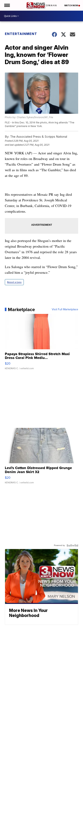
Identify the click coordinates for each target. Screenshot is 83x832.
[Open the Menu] (6, 5)
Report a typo (14, 282)
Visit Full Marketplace (65, 309)
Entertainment (21, 34)
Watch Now (71, 5)
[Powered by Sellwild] (72, 545)
